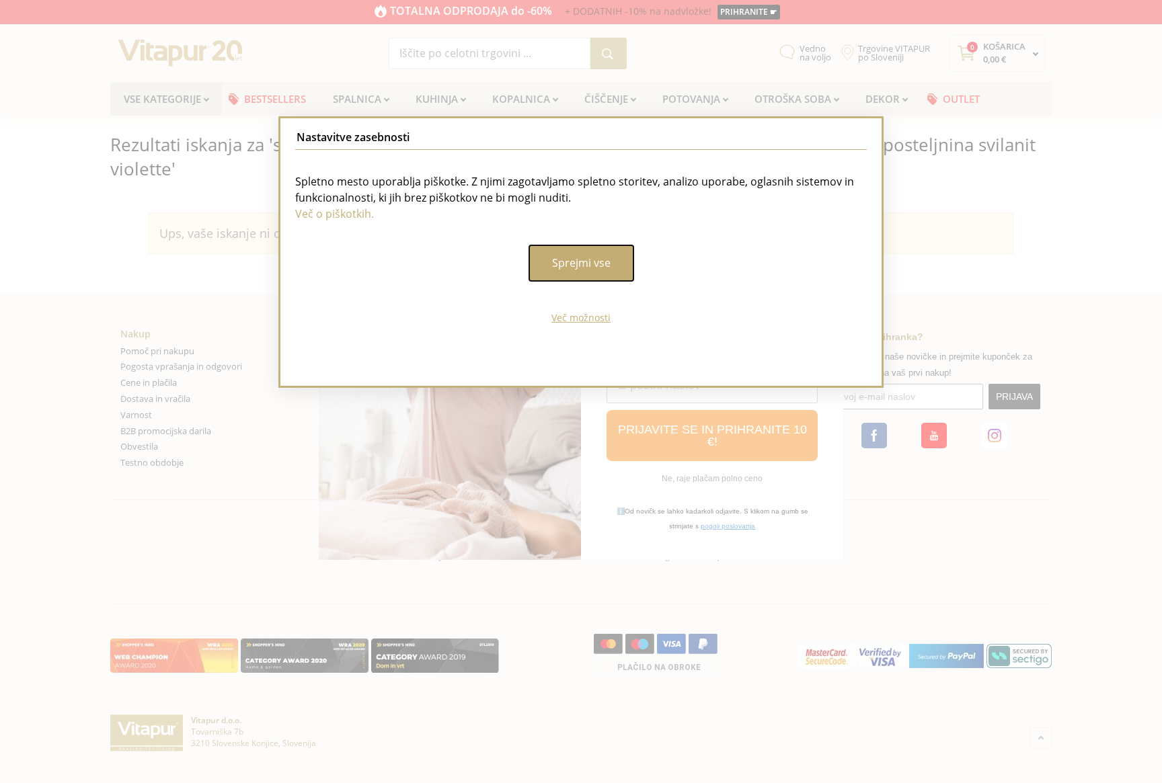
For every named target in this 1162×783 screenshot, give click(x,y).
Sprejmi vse (581, 262)
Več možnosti (581, 317)
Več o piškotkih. (334, 213)
